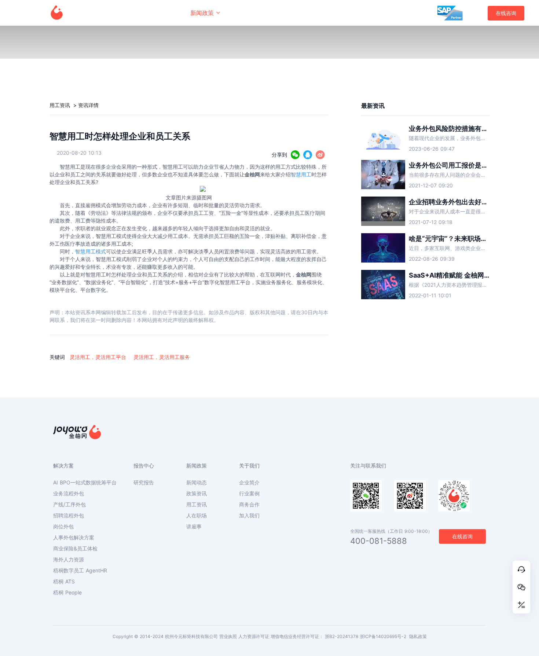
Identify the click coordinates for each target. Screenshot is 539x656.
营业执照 (228, 636)
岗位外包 (63, 526)
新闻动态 (196, 482)
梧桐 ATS (64, 581)
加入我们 (249, 515)
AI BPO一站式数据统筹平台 (85, 482)
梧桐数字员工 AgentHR (80, 570)
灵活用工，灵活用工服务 (161, 357)
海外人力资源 (68, 559)
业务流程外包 (68, 493)
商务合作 (249, 504)
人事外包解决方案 (73, 537)
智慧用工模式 (90, 251)
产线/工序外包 (69, 504)
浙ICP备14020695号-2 (383, 636)
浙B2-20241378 (341, 636)
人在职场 (196, 515)
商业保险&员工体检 (75, 548)
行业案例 (249, 493)
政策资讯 (196, 493)
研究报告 (143, 482)
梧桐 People (67, 592)
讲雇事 (194, 526)
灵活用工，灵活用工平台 (98, 357)
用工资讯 (61, 105)
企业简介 (249, 482)
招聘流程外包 (68, 515)
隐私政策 (418, 636)
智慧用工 (301, 174)
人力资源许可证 (253, 636)
